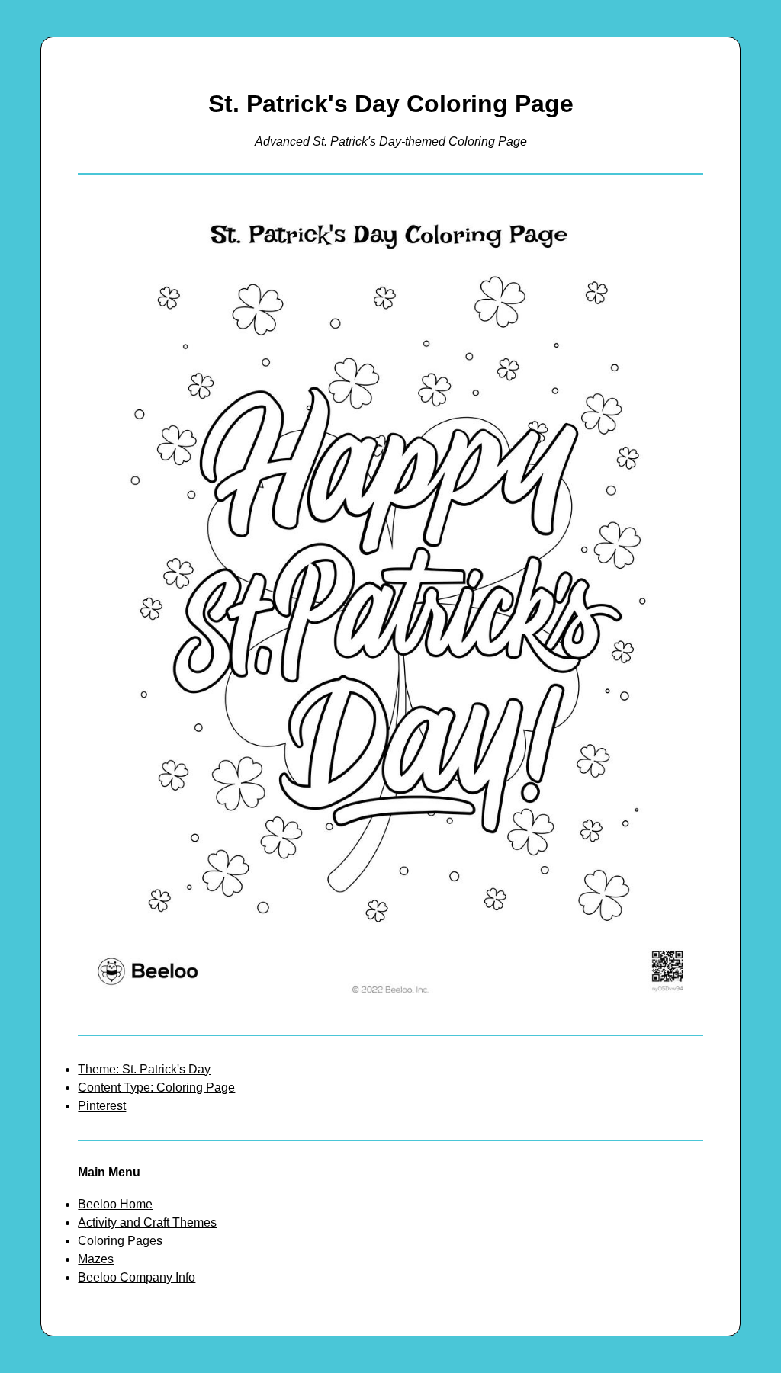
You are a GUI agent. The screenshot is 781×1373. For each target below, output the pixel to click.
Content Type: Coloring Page (156, 1087)
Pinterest (102, 1105)
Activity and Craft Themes (147, 1222)
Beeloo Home (115, 1204)
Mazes (96, 1259)
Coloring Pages (120, 1240)
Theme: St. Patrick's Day (144, 1069)
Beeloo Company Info (136, 1277)
